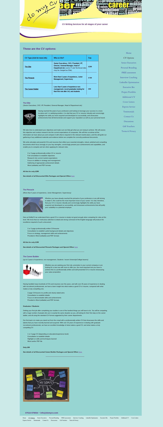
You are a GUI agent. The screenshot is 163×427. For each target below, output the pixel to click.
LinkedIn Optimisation (129, 82)
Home (128, 53)
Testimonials (128, 111)
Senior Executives (128, 62)
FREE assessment (129, 72)
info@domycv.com (49, 413)
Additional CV (128, 97)
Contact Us (129, 116)
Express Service (128, 106)
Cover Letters (129, 102)
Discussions (129, 121)
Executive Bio (129, 87)
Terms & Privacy (129, 131)
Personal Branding (129, 67)
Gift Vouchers (129, 126)
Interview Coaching (128, 77)
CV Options (128, 58)
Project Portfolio (129, 92)
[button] (33, 204)
